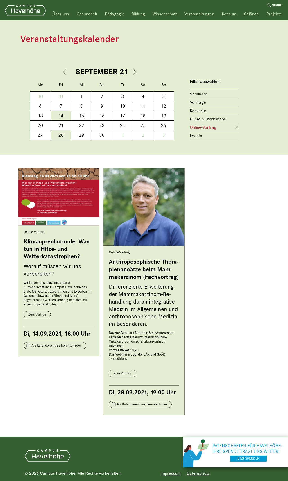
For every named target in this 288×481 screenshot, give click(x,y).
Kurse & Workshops (208, 119)
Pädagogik (114, 13)
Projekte (274, 13)
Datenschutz (198, 473)
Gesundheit (87, 13)
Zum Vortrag (37, 315)
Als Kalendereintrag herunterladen (57, 345)
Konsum (229, 13)
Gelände (251, 13)
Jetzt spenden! (248, 458)
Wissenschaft (165, 13)
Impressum (170, 473)
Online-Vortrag (203, 127)
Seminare (198, 94)
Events (196, 135)
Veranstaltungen (199, 13)
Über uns (60, 13)
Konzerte (198, 110)
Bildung (138, 13)
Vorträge (198, 102)
